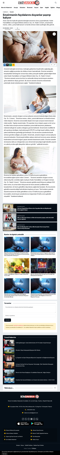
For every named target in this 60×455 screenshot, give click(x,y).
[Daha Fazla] (13, 65)
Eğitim (53, 7)
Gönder (7, 320)
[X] (26, 419)
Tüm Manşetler (36, 436)
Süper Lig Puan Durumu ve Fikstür (14, 436)
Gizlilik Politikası (29, 445)
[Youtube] (31, 419)
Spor (41, 7)
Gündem (22, 7)
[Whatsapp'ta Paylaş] (10, 65)
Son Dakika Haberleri (11, 439)
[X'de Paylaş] (7, 65)
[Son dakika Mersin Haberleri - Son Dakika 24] (29, 2)
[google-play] (37, 424)
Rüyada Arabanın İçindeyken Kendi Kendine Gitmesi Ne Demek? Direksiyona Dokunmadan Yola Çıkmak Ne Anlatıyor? (16, 254)
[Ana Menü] (3, 2)
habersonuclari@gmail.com (31, 412)
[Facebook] (23, 419)
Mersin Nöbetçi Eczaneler (12, 430)
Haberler (5, 12)
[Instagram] (28, 419)
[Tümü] (55, 388)
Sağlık (47, 7)
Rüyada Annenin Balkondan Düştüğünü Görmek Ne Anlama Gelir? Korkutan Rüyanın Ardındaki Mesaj (16, 296)
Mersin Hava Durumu (38, 430)
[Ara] (55, 3)
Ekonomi (29, 7)
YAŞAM (12, 12)
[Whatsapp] (34, 419)
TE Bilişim (34, 448)
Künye (22, 445)
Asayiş (16, 7)
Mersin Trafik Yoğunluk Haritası (40, 433)
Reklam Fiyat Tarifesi (39, 445)
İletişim (18, 445)
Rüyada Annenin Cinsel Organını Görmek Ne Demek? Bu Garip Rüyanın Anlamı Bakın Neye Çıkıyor (43, 254)
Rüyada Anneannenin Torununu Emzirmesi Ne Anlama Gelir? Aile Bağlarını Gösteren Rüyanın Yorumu (43, 296)
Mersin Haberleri (6, 7)
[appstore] (23, 424)
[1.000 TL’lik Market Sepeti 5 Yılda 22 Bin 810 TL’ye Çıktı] (16, 265)
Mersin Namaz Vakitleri (12, 433)
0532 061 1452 (31, 409)
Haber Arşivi (36, 439)
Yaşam (36, 7)
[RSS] (37, 419)
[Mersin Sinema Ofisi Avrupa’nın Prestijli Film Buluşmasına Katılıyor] (43, 265)
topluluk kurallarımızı (18, 325)
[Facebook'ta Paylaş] (5, 65)
